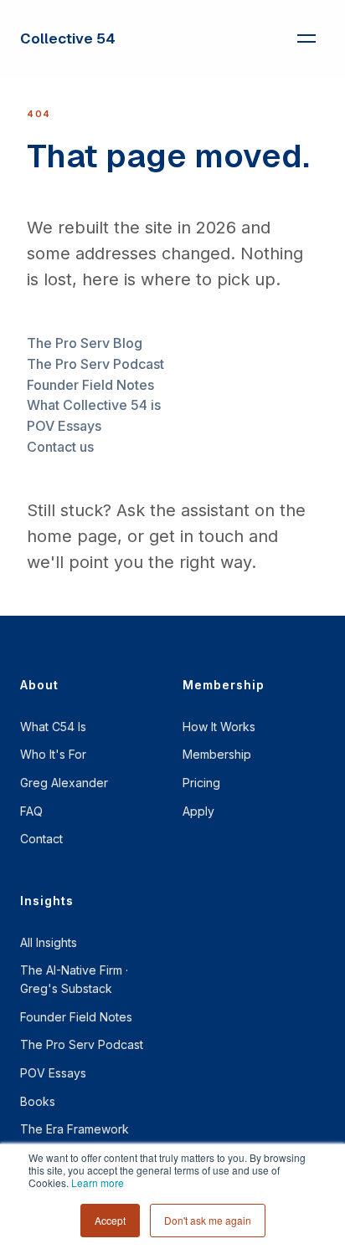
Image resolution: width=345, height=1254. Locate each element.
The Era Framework (74, 1129)
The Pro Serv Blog (84, 343)
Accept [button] (110, 1220)
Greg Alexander (64, 782)
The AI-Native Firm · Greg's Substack (74, 979)
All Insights (48, 942)
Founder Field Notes (90, 384)
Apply (198, 811)
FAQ (31, 811)
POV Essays (64, 425)
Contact (41, 839)
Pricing (201, 782)
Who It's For (53, 754)
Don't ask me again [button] (207, 1220)
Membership (217, 754)
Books (37, 1101)
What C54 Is (53, 726)
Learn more (97, 1182)
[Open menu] (306, 38)
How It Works (219, 726)
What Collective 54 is (94, 405)
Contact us (60, 446)
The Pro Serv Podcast (95, 364)
